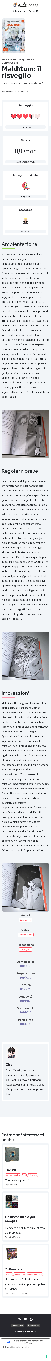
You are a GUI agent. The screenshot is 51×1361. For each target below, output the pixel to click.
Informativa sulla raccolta (16, 1347)
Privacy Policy (18, 1325)
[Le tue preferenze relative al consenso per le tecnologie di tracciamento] (46, 1356)
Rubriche (17, 11)
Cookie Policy (34, 1325)
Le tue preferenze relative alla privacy (28, 1341)
